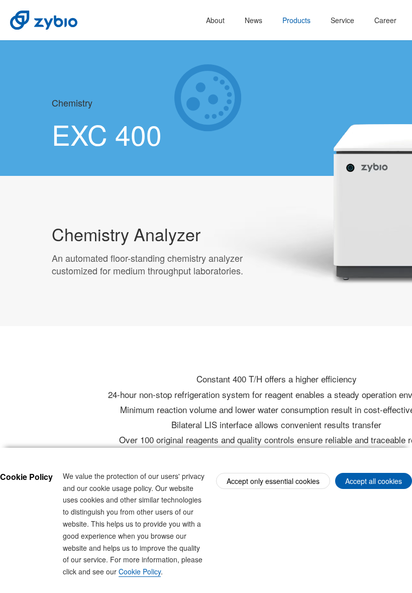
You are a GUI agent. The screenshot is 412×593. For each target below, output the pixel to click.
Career (385, 20)
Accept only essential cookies (273, 481)
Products (296, 20)
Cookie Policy (140, 571)
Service (342, 20)
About (215, 20)
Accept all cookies (373, 481)
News (253, 20)
